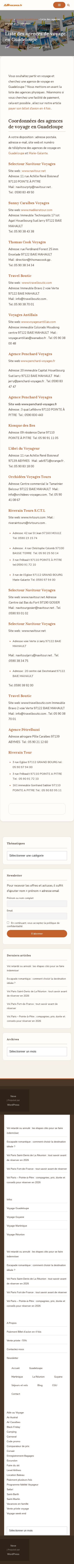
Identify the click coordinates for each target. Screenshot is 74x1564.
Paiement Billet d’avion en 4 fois (24, 1331)
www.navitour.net (34, 171)
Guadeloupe (16, 153)
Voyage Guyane (15, 1217)
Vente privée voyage (18, 1508)
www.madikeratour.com (36, 210)
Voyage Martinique (17, 1225)
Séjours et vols (20, 1385)
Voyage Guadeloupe (27, 19)
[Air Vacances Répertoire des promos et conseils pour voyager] (13, 5)
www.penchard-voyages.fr (38, 361)
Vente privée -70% (17, 1340)
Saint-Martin (13, 1499)
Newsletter (12, 1358)
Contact (16, 1394)
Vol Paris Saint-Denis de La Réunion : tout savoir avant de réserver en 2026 (36, 1157)
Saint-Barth (13, 1494)
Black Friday (13, 1427)
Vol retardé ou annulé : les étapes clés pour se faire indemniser (35, 1130)
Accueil (9, 19)
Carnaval (12, 1436)
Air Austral (12, 1417)
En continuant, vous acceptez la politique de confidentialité (33, 924)
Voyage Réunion (16, 1234)
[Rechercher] (68, 5)
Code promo (13, 1441)
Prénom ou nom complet (20, 898)
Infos (9, 1199)
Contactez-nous (15, 1349)
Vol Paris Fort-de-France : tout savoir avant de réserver (37, 1168)
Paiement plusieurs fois (19, 1479)
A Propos (12, 1323)
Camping (12, 1431)
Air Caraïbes (13, 1422)
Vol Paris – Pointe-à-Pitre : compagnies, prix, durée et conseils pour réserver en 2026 (36, 1180)
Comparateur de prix (18, 1446)
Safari (10, 1489)
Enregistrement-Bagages (20, 1455)
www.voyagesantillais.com (38, 322)
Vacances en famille (17, 1503)
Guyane (58, 1376)
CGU (54, 1385)
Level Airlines (14, 1470)
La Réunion (39, 1376)
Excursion (12, 1460)
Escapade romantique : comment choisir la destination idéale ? (36, 1144)
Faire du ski (13, 1465)
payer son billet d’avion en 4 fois (29, 108)
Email (10, 910)
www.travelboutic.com (37, 283)
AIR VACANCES (17, 47)
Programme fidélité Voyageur (22, 1484)
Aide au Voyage (15, 1412)
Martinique (17, 1376)
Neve (13, 1096)
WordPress (13, 1104)
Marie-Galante (38, 153)
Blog (40, 1385)
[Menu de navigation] (59, 5)
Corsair (11, 1451)
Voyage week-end (16, 1513)
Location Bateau (15, 1475)
